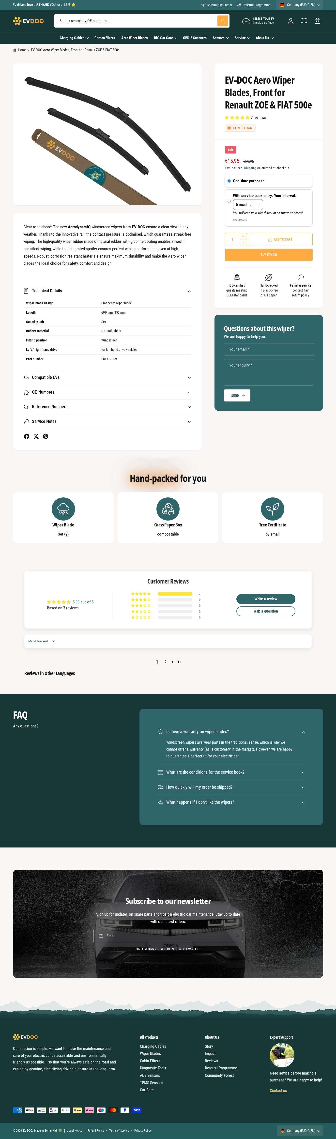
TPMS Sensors (151, 1082)
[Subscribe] (237, 936)
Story (209, 1046)
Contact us (278, 1090)
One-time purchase (248, 180)
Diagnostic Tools (153, 1068)
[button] (317, 21)
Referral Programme (256, 5)
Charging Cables (72, 38)
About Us (262, 38)
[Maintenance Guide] (304, 21)
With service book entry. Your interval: (265, 195)
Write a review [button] (266, 599)
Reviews (211, 1061)
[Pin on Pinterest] (45, 436)
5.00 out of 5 (83, 602)
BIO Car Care (163, 38)
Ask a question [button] (266, 611)
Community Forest (219, 5)
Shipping (250, 168)
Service (240, 38)
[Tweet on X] (36, 436)
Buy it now (268, 255)
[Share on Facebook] (26, 436)
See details (240, 220)
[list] (168, 517)
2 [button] (166, 661)
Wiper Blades (150, 1053)
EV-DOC (27, 1130)
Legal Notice (74, 1130)
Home (22, 50)
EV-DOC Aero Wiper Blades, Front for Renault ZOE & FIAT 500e (75, 50)
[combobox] (141, 21)
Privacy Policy (142, 1130)
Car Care (147, 1090)
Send (235, 396)
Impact (210, 1053)
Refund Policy (96, 1130)
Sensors (219, 38)
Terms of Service (119, 1130)
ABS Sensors (150, 1075)
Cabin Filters (150, 1061)
